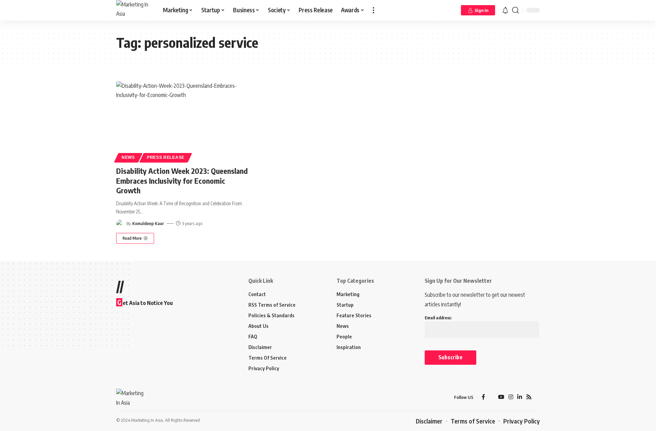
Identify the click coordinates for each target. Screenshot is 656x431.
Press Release (165, 157)
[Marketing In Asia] (134, 10)
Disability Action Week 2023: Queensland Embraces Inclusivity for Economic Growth (182, 180)
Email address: (438, 317)
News (128, 157)
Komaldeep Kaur (148, 223)
